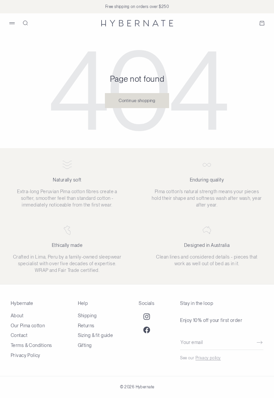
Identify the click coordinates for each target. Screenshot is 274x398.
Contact (19, 335)
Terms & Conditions (31, 345)
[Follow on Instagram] (147, 317)
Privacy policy (208, 358)
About (17, 315)
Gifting (85, 345)
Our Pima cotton (28, 325)
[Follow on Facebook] (147, 330)
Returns (86, 325)
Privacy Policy (25, 355)
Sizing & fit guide (95, 335)
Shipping (87, 315)
